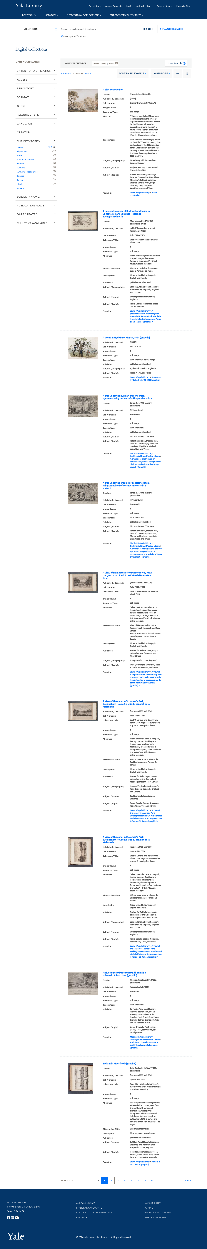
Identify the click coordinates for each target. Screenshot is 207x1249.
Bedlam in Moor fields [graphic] (119, 1063)
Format (23, 97)
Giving (149, 1208)
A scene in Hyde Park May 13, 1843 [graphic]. (126, 337)
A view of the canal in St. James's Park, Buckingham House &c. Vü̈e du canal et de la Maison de (126, 704)
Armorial (21, 167)
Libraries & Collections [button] (83, 15)
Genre (21, 106)
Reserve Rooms (164, 6)
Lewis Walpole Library (140, 192)
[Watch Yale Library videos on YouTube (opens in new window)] (17, 1217)
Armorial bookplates (27, 171)
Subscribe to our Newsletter (94, 1212)
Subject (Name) (28, 196)
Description (69, 36)
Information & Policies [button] (125, 15)
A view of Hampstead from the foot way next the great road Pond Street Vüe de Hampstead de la (127, 575)
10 (160, 73)
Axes (19, 155)
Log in (129, 6)
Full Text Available (32, 223)
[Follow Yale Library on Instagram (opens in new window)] (12, 1217)
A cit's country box (113, 89)
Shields (20, 163)
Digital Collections (31, 49)
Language (24, 123)
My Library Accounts (89, 1208)
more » (20, 188)
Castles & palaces (25, 159)
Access (22, 79)
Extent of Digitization (34, 71)
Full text (82, 36)
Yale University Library (28, 6)
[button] (147, 29)
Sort (131, 73)
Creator (23, 132)
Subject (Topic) (28, 141)
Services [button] (51, 15)
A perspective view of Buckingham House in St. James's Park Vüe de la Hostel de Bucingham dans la (126, 214)
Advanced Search (172, 29)
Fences (20, 175)
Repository (25, 88)
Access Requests (113, 6)
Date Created (27, 214)
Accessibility (153, 1203)
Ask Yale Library (144, 6)
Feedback (82, 1217)
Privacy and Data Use (158, 1212)
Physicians (22, 151)
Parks (20, 179)
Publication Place (30, 205)
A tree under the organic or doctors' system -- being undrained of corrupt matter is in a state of (127, 486)
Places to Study (184, 6)
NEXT (188, 1180)
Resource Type (28, 114)
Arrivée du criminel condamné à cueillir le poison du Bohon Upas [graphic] (124, 974)
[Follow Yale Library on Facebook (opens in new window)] (8, 1217)
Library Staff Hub (155, 1217)
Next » (88, 73)
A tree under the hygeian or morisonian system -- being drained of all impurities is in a (127, 397)
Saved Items (95, 6)
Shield (20, 184)
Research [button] (28, 15)
